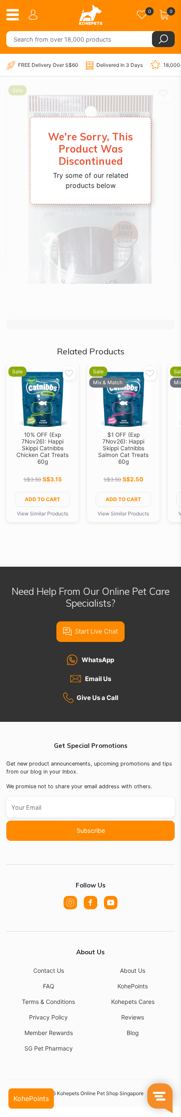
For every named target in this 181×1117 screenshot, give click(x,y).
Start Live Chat (96, 631)
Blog (133, 1032)
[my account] (34, 14)
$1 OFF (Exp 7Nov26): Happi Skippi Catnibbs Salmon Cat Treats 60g (123, 448)
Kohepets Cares (132, 1001)
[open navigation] (15, 14)
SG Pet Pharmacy (48, 1048)
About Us (132, 970)
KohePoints (132, 986)
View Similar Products (42, 513)
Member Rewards (48, 1032)
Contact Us (48, 970)
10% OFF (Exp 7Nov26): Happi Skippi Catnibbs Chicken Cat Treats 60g (42, 448)
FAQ (48, 986)
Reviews (132, 1017)
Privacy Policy (48, 1017)
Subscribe (91, 830)
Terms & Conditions (48, 1001)
